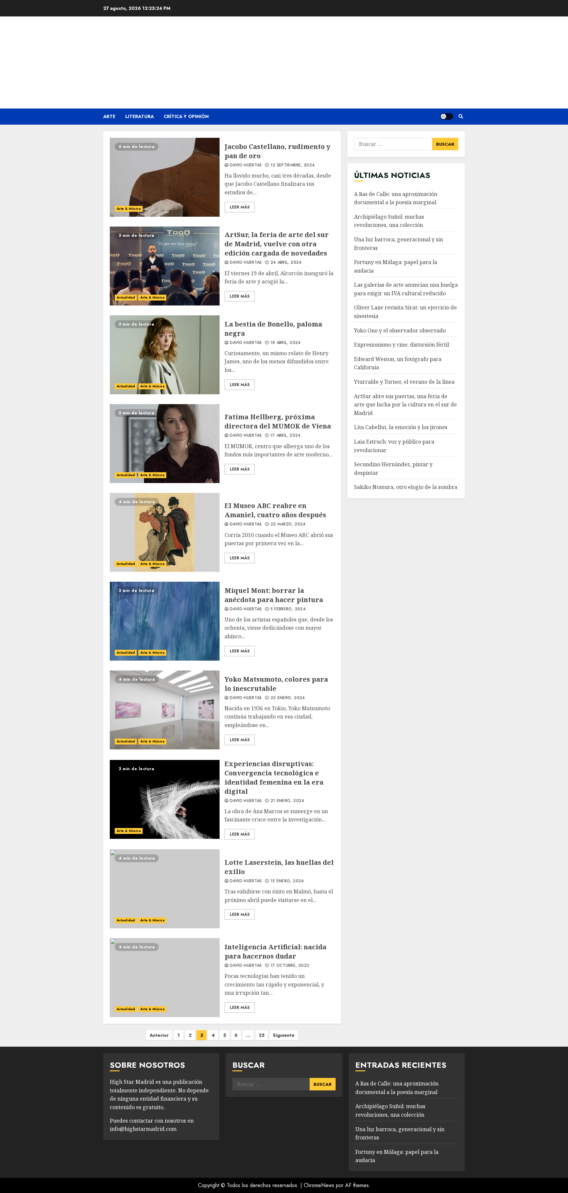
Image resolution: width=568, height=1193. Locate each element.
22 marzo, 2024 (288, 524)
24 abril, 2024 (286, 262)
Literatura (139, 116)
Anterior (159, 1035)
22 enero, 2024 (288, 698)
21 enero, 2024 (287, 801)
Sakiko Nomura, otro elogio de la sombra (405, 487)
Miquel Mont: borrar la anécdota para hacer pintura (165, 621)
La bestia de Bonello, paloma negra (165, 354)
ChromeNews (319, 1185)
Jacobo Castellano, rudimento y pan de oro (165, 177)
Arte (109, 116)
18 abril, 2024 (286, 343)
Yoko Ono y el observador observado (400, 330)
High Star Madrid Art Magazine (284, 58)
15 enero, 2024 (287, 881)
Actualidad (126, 297)
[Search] (461, 116)
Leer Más (239, 207)
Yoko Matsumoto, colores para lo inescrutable (165, 709)
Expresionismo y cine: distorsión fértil (401, 344)
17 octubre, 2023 (290, 965)
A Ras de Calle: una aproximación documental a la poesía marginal (395, 198)
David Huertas (246, 165)
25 (262, 1035)
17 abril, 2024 (286, 435)
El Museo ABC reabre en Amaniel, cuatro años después (165, 532)
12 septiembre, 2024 (293, 165)
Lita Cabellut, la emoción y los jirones (400, 427)
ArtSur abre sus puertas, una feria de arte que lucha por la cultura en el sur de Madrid (405, 404)
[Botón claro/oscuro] (446, 116)
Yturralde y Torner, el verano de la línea (404, 381)
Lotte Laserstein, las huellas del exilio (165, 888)
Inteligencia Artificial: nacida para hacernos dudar (165, 977)
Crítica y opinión (186, 116)
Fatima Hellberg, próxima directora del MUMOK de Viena (165, 443)
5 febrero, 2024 (288, 609)
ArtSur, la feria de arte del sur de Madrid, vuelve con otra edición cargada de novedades (165, 266)
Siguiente (284, 1035)
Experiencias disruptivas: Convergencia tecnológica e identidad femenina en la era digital (165, 799)
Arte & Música (129, 208)
